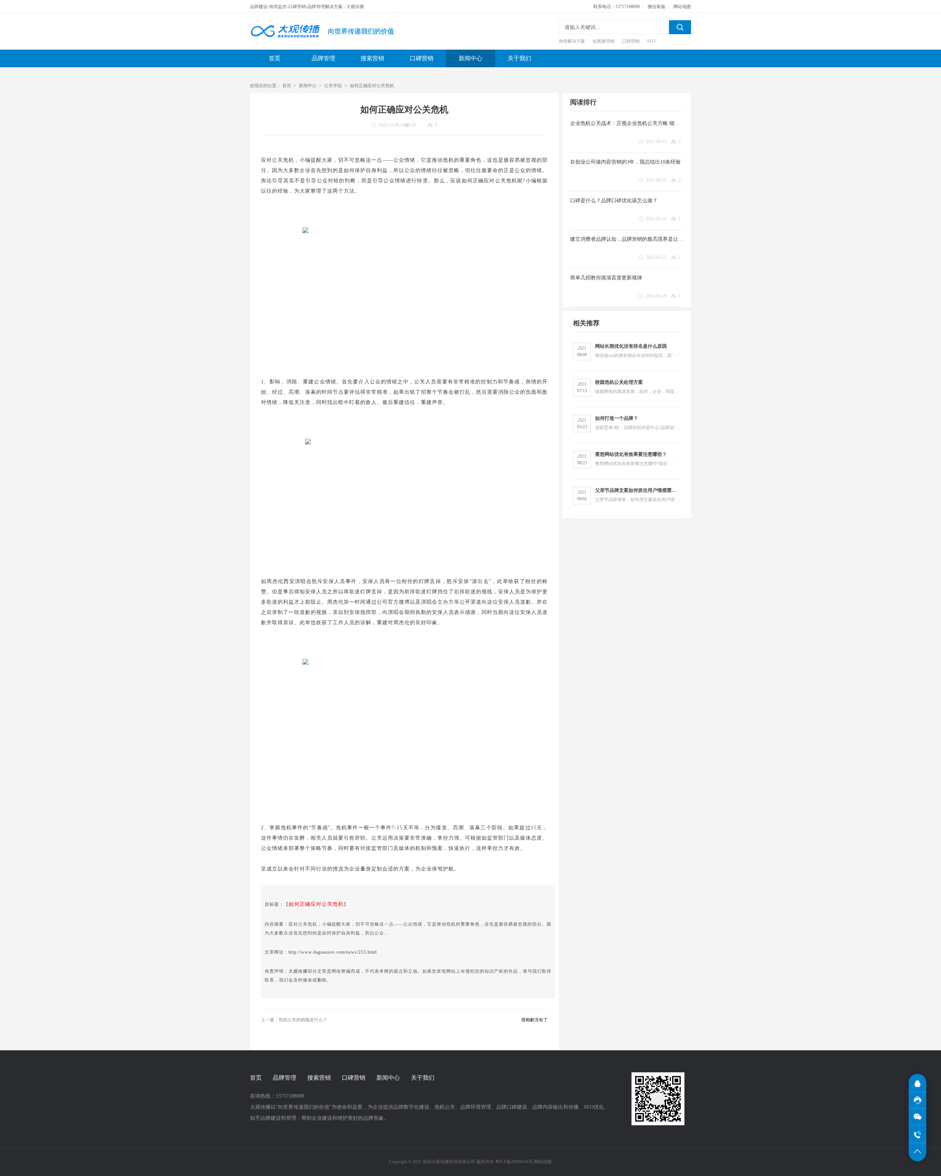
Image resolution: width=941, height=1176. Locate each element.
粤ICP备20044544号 (514, 1161)
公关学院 (333, 85)
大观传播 (298, 971)
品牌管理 (323, 58)
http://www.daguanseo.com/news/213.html (333, 952)
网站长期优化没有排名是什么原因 (631, 346)
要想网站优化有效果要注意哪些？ (631, 454)
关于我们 (519, 58)
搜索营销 (372, 58)
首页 (274, 58)
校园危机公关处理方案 (619, 382)
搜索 (680, 27)
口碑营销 (421, 58)
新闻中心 (470, 58)
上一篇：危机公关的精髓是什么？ (294, 1019)
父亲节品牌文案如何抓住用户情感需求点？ (637, 490)
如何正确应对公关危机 (372, 85)
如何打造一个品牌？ (616, 418)
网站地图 (682, 6)
